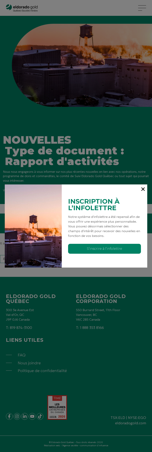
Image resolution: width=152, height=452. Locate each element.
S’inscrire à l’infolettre (104, 249)
